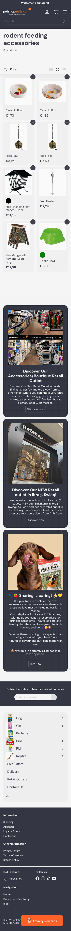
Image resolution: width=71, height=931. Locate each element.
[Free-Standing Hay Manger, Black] (18, 193)
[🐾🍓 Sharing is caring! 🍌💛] (35, 562)
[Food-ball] (52, 143)
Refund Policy (11, 860)
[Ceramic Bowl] (18, 98)
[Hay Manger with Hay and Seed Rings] (18, 246)
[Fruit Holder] (52, 189)
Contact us (9, 836)
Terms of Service (13, 855)
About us (8, 826)
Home (6, 894)
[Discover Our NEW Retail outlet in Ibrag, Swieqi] (35, 453)
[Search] (64, 21)
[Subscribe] (54, 697)
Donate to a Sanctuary (16, 899)
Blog (5, 903)
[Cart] (56, 12)
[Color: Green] (42, 255)
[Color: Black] (8, 201)
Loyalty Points (11, 831)
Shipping (8, 822)
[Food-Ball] (18, 143)
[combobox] (35, 21)
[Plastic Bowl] (52, 245)
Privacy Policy (11, 850)
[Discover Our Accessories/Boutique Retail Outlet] (35, 337)
